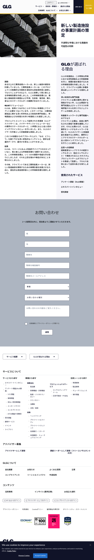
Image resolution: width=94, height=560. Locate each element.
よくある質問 (54, 469)
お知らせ (31, 469)
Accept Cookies (40, 556)
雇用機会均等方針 (53, 509)
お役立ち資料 (69, 492)
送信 (47, 332)
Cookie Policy (11, 551)
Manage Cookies (24, 556)
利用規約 (33, 323)
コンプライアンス (12, 475)
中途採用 (53, 475)
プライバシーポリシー (44, 323)
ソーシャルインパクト (36, 475)
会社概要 (8, 469)
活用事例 (8, 492)
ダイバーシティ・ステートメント (75, 509)
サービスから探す (10, 378)
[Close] (90, 545)
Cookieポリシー (37, 509)
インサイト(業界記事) (44, 492)
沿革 (73, 469)
